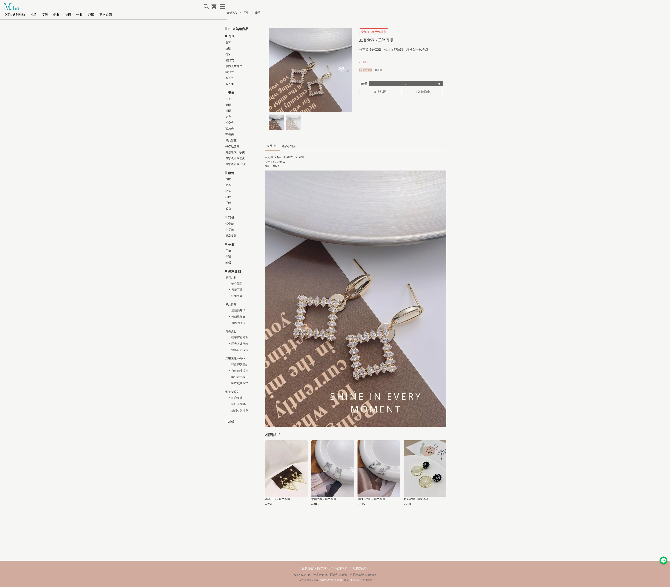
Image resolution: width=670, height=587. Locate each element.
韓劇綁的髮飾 (239, 364)
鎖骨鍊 (229, 223)
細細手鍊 (237, 295)
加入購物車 (422, 92)
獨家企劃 (105, 14)
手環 (228, 256)
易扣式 (229, 60)
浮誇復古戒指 (239, 350)
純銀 (91, 14)
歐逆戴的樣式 (239, 377)
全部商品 (232, 12)
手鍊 (228, 202)
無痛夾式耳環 (233, 66)
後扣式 (229, 72)
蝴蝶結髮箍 (232, 146)
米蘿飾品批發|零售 (330, 579)
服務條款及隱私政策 (316, 568)
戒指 (228, 208)
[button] (348, 70)
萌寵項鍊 (237, 397)
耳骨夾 (229, 78)
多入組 (229, 83)
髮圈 (228, 104)
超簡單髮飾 (238, 316)
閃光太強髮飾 (239, 343)
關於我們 (341, 568)
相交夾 (229, 122)
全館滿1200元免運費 (373, 31)
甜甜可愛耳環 (239, 410)
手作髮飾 (237, 283)
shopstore (355, 579)
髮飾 (45, 14)
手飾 (79, 14)
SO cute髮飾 (238, 404)
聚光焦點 (231, 331)
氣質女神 (231, 277)
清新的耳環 (238, 310)
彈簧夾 (229, 134)
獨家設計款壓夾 (235, 158)
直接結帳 (379, 92)
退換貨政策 (360, 568)
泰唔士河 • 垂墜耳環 (277, 499)
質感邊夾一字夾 (235, 152)
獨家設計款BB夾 (235, 164)
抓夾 (228, 116)
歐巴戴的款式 (239, 383)
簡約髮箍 (231, 140)
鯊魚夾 (229, 128)
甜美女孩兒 (232, 391)
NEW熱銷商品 (15, 14)
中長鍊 (229, 229)
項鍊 (68, 14)
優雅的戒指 (238, 322)
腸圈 (228, 110)
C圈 (227, 54)
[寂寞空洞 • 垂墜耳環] (310, 70)
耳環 (33, 14)
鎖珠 (228, 191)
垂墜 (257, 12)
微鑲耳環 (237, 289)
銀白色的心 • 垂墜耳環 (371, 499)
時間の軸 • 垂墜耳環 (416, 499)
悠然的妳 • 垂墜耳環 (323, 499)
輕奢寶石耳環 (239, 337)
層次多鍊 (231, 235)
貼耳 (228, 42)
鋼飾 (56, 14)
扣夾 (228, 98)
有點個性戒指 (239, 370)
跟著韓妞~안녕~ (235, 358)
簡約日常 (231, 304)
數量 (364, 84)
